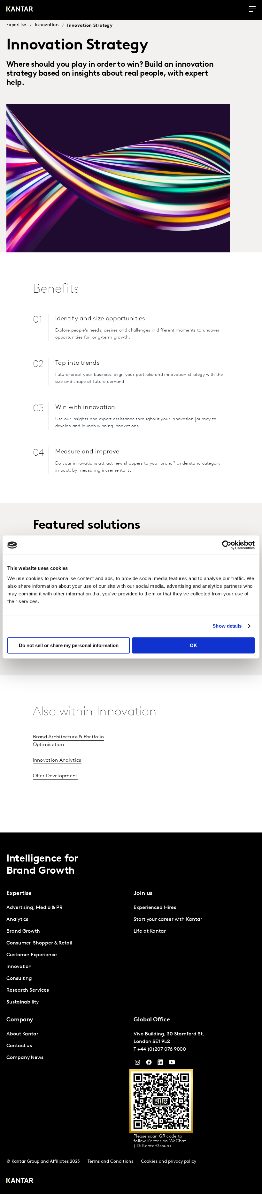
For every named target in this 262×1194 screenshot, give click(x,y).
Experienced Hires (155, 907)
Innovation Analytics (57, 760)
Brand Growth (23, 931)
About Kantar (22, 1034)
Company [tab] (19, 1020)
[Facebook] (149, 1063)
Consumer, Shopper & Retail (39, 943)
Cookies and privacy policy (168, 1161)
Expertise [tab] (19, 894)
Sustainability (22, 1002)
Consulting (19, 978)
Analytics (17, 919)
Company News (24, 1057)
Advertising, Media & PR (34, 907)
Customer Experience (31, 955)
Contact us (19, 1045)
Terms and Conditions (110, 1161)
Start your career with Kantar (168, 919)
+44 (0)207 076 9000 (161, 1049)
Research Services (27, 990)
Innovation (47, 25)
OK (193, 645)
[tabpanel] (67, 955)
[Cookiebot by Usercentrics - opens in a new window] (227, 545)
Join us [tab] (143, 894)
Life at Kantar (150, 931)
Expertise (16, 25)
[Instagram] (137, 1063)
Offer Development (55, 776)
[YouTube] (160, 1063)
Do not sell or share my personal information (69, 645)
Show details (227, 626)
